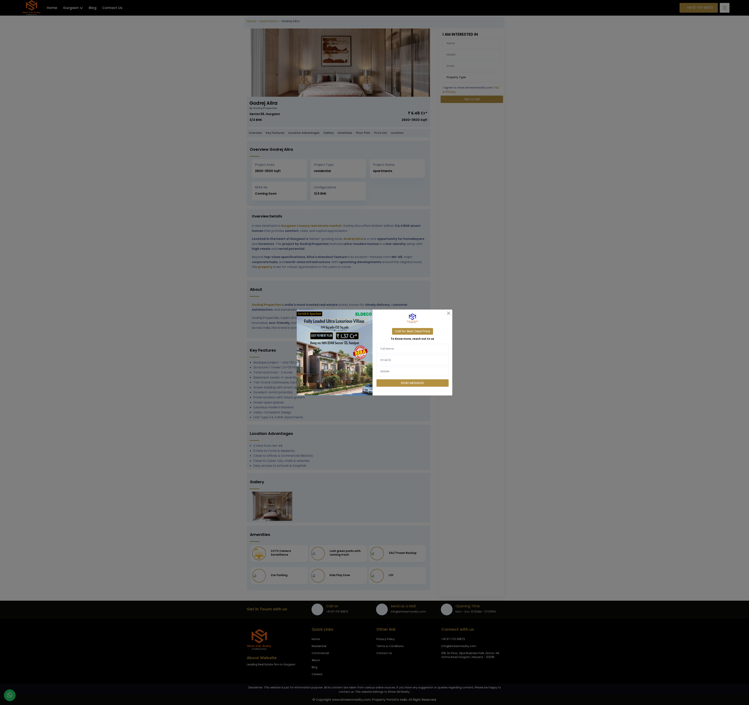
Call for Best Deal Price (412, 331)
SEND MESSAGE (412, 383)
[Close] (448, 313)
